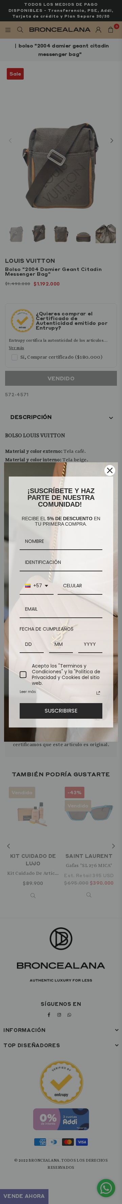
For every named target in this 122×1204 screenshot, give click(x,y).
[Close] (110, 470)
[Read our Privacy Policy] (98, 693)
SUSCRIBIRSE (61, 711)
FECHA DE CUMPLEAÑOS (47, 629)
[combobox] (37, 586)
